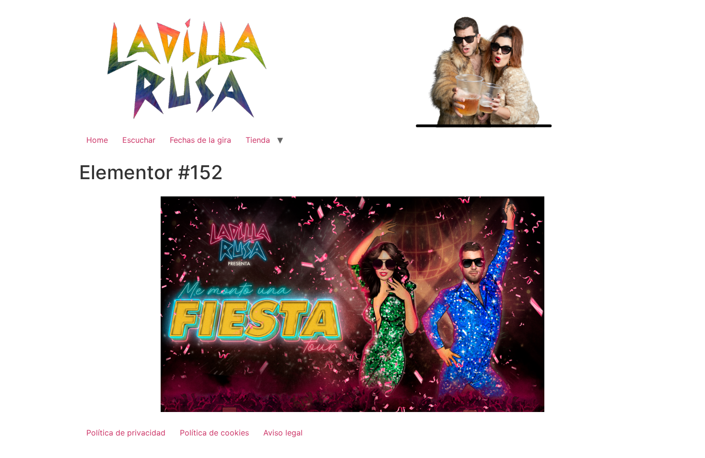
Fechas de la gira (200, 140)
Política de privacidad (125, 432)
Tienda (258, 140)
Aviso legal (283, 432)
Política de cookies (214, 432)
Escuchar (138, 140)
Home (97, 140)
